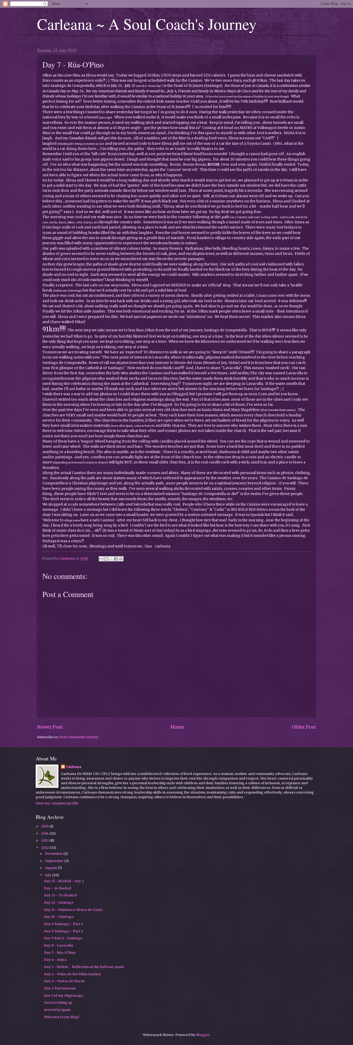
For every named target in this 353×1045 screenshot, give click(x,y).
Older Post (304, 727)
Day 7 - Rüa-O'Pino (60, 952)
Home (177, 727)
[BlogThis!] (106, 558)
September (54, 861)
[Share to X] (111, 558)
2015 (45, 826)
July (48, 875)
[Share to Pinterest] (121, 558)
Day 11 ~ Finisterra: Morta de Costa (73, 909)
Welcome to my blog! (61, 1017)
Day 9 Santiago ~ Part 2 (63, 931)
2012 (45, 847)
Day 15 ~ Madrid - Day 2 (64, 881)
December (54, 853)
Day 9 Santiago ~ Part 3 (63, 924)
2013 (45, 840)
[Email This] (101, 558)
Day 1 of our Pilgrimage (63, 995)
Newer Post (50, 727)
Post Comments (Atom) (78, 737)
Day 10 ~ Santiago (59, 916)
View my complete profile (57, 803)
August (51, 868)
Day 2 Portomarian (60, 988)
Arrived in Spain (57, 1010)
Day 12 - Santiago (58, 902)
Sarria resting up (58, 1002)
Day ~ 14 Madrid (57, 888)
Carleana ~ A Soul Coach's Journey (147, 23)
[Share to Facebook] (116, 558)
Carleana (73, 767)
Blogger (203, 1035)
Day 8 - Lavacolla (58, 945)
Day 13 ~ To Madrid (60, 895)
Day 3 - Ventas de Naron (64, 981)
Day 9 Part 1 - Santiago (63, 938)
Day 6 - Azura (55, 959)
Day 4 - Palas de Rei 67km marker (72, 974)
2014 (45, 833)
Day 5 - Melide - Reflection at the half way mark (84, 967)
